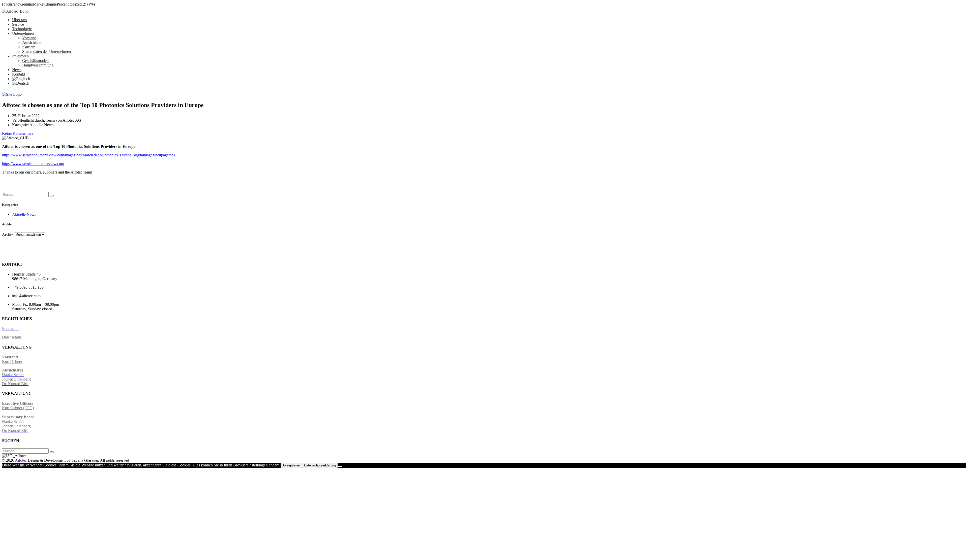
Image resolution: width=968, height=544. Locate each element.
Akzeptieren (291, 465)
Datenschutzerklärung (320, 465)
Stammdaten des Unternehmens (47, 51)
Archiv (7, 234)
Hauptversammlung (37, 65)
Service (18, 24)
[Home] (12, 94)
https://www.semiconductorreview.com (33, 163)
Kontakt (18, 74)
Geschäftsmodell (35, 60)
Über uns (19, 20)
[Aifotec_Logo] (15, 11)
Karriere (28, 47)
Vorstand (29, 38)
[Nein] (340, 466)
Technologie (22, 29)
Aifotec (21, 460)
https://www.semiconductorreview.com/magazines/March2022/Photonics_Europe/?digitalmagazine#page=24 (88, 155)
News (16, 69)
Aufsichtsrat (31, 42)
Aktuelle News (24, 214)
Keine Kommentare (17, 133)
